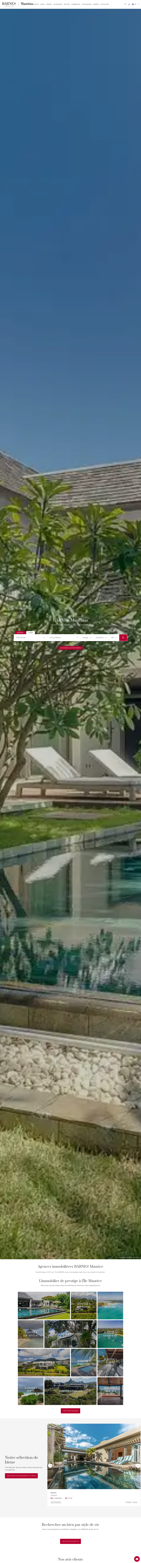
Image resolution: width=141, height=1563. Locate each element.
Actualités (104, 4)
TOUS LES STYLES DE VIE (70, 1541)
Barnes (96, 4)
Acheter (35, 4)
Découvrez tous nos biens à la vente (21, 1476)
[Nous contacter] (137, 1559)
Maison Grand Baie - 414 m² (128, 1257)
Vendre (49, 4)
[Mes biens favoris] (125, 4)
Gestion (67, 4)
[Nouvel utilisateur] (129, 4)
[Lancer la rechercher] (123, 637)
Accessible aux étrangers (70, 648)
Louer (42, 4)
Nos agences (87, 4)
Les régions (57, 4)
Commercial (75, 4)
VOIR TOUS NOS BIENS (70, 1411)
